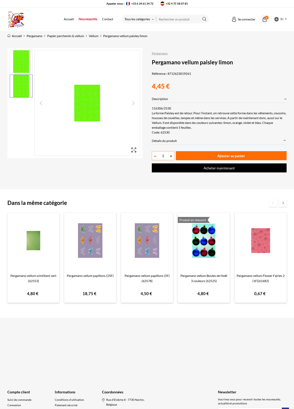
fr (282, 19)
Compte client (18, 392)
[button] (243, 19)
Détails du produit (164, 141)
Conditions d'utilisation (69, 399)
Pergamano (160, 53)
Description (160, 99)
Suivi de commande (19, 399)
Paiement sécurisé (66, 405)
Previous (273, 203)
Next (283, 203)
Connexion (14, 405)
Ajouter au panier (231, 156)
